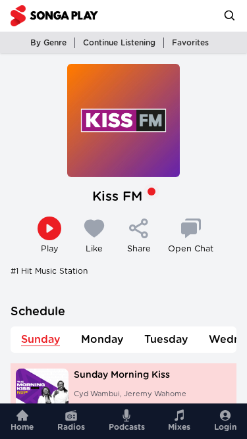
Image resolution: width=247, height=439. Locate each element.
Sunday (40, 339)
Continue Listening (119, 43)
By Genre (48, 43)
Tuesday (166, 339)
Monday (102, 339)
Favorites (190, 43)
